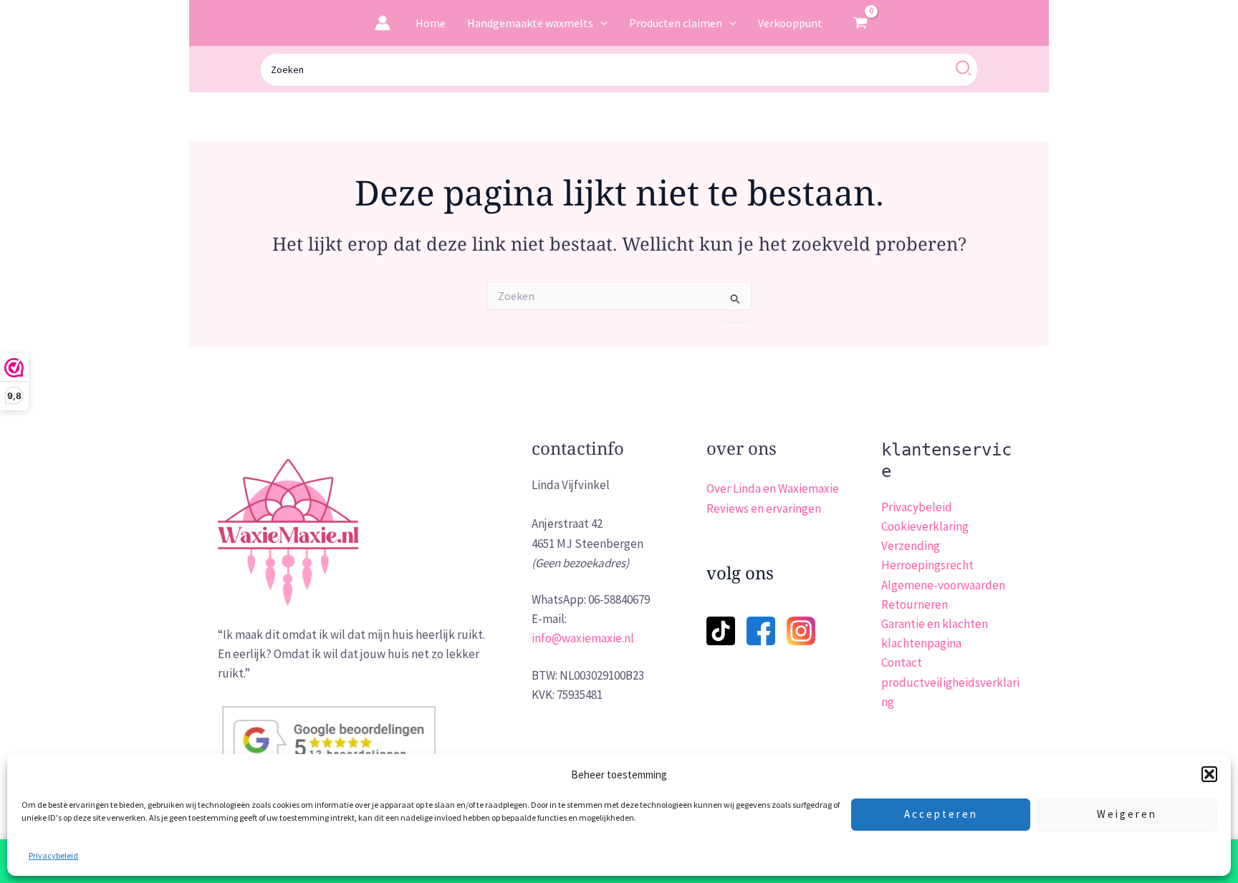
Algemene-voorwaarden (943, 585)
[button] (1209, 774)
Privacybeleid (53, 855)
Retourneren (914, 604)
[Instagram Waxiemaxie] (801, 629)
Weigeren (1127, 814)
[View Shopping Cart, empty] (861, 23)
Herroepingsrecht (927, 565)
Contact (901, 662)
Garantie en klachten (934, 624)
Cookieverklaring (925, 526)
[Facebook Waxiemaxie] (761, 621)
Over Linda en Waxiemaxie (772, 488)
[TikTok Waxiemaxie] (720, 621)
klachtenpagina (921, 643)
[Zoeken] (964, 70)
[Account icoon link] (382, 23)
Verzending (910, 546)
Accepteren (941, 814)
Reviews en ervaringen (763, 508)
